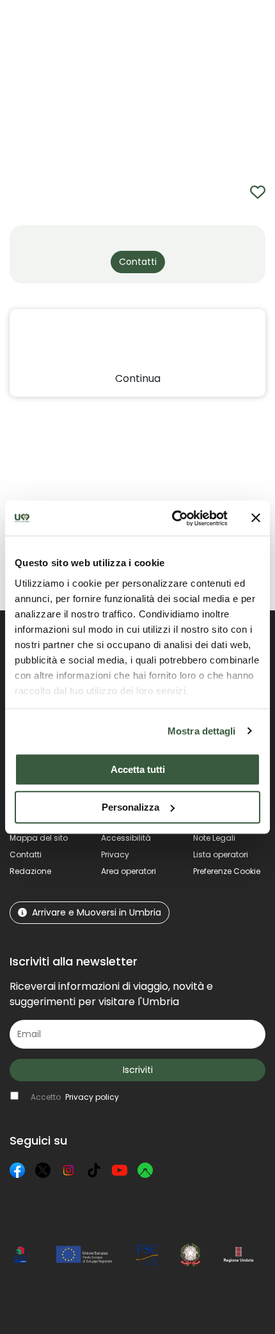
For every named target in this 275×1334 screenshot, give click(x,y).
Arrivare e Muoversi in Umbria (96, 912)
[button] (255, 29)
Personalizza (130, 807)
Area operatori (128, 871)
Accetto (75, 1097)
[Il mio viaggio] (212, 30)
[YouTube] (119, 1170)
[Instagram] (68, 1170)
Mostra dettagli (202, 731)
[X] (43, 1170)
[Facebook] (17, 1170)
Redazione (30, 871)
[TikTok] (94, 1170)
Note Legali (214, 837)
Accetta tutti (138, 769)
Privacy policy (92, 1097)
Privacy (115, 854)
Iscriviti (138, 1069)
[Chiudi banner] (255, 518)
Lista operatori (220, 854)
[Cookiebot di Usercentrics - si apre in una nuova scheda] (173, 518)
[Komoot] (145, 1170)
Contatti (26, 854)
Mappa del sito (39, 837)
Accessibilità (126, 837)
